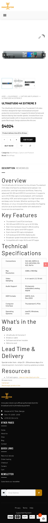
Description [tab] (8, 168)
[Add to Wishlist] (21, 145)
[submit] (38, 492)
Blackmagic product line (11, 385)
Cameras (5, 383)
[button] (4, 15)
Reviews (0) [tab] (22, 168)
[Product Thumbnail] (39, 37)
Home (4, 96)
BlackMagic (13, 96)
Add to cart (28, 140)
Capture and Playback (30, 96)
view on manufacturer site (29, 377)
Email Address (7, 488)
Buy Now (9, 146)
